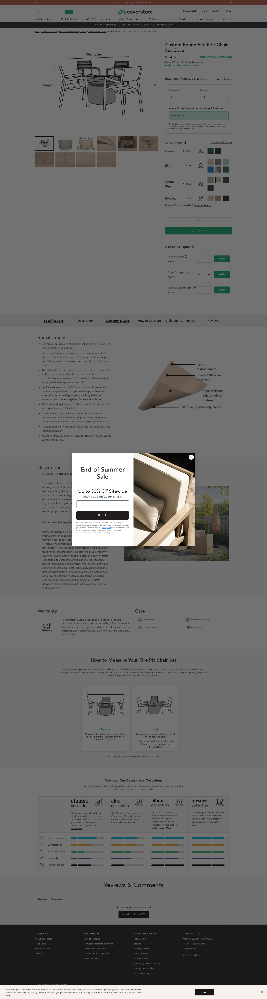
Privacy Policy (106, 528)
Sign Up (103, 515)
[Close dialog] (191, 457)
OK (204, 992)
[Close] (262, 991)
